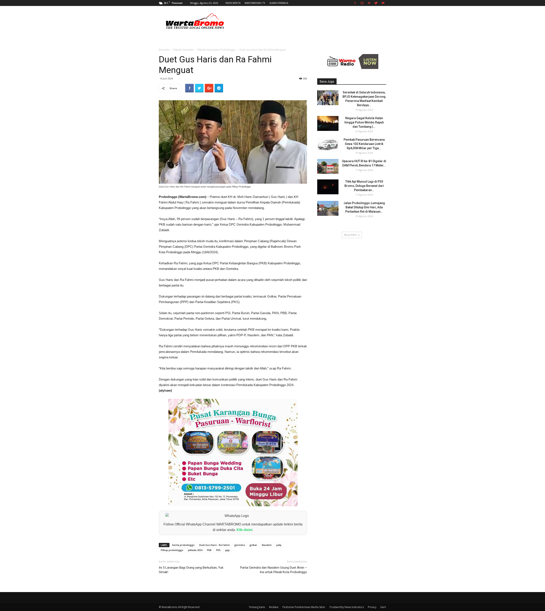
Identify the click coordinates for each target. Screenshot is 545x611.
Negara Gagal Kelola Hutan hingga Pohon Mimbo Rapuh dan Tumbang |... (364, 122)
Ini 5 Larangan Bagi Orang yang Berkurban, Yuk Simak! (191, 570)
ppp (227, 550)
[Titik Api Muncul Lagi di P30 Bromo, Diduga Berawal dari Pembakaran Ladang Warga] (327, 186)
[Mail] (369, 3)
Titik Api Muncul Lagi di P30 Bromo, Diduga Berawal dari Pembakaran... (364, 186)
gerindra (239, 545)
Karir (383, 607)
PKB (209, 550)
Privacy (372, 607)
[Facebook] (355, 3)
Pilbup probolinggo (172, 550)
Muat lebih (350, 235)
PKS (218, 550)
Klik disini (244, 530)
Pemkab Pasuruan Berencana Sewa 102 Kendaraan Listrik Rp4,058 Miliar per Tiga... (364, 144)
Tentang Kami (257, 607)
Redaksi (273, 607)
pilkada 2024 (195, 550)
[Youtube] (383, 3)
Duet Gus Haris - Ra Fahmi (214, 545)
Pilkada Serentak (183, 50)
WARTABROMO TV (255, 2)
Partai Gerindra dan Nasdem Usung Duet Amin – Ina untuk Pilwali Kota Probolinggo (273, 570)
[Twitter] (376, 3)
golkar (253, 545)
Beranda (164, 50)
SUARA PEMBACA (278, 2)
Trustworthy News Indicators (346, 607)
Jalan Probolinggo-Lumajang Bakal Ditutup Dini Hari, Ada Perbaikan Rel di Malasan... (364, 207)
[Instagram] (362, 3)
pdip (278, 545)
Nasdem (267, 545)
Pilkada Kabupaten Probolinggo (216, 50)
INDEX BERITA (233, 2)
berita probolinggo (183, 545)
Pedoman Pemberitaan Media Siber (304, 607)
